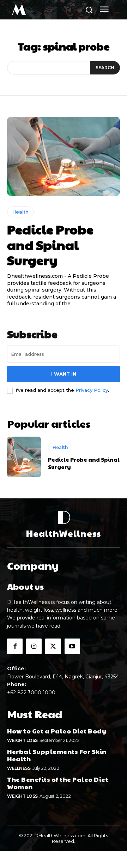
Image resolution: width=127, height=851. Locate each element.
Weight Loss (22, 740)
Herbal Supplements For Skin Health (57, 755)
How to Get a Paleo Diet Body (56, 730)
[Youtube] (72, 646)
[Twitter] (53, 646)
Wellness (18, 768)
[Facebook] (15, 646)
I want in (63, 374)
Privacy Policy (91, 390)
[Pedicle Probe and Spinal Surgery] (63, 156)
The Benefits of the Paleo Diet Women (57, 783)
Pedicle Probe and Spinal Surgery (50, 244)
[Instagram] (34, 646)
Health (20, 212)
